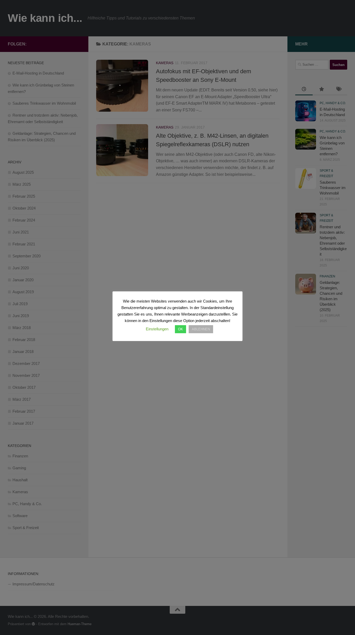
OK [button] (180, 329)
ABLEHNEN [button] (201, 329)
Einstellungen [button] (157, 329)
